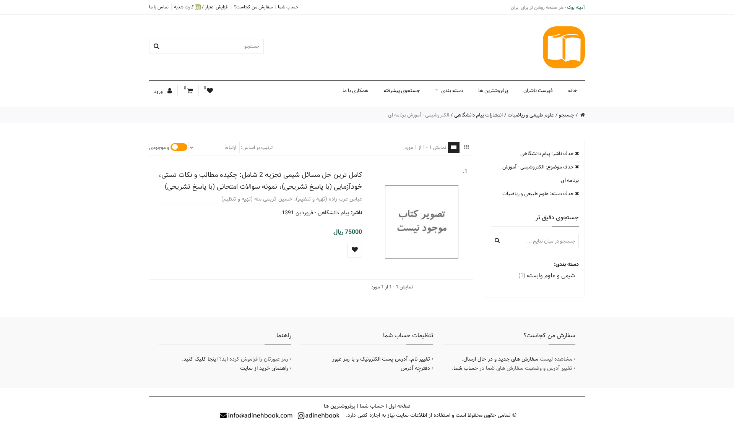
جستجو (566, 115)
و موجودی (159, 147)
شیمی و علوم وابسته (546, 275)
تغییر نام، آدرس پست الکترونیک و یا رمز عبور (381, 359)
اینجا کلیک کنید (201, 359)
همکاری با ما (355, 90)
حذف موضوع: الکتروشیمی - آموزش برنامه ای (540, 174)
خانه (572, 90)
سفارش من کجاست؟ (253, 7)
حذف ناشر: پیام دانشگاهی (547, 153)
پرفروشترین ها (493, 90)
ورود (159, 91)
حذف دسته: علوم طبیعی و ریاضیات (538, 193)
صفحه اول (399, 406)
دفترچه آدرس (415, 368)
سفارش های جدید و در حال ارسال (500, 359)
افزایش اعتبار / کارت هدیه (201, 7)
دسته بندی (452, 90)
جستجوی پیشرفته (401, 90)
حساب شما (288, 7)
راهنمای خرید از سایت (264, 368)
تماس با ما (159, 7)
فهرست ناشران (538, 90)
